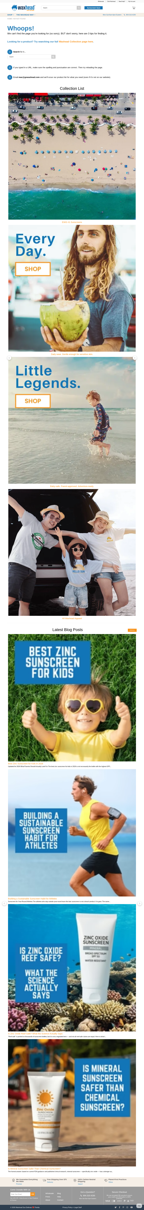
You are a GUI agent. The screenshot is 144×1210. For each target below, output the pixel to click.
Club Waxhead (111, 1)
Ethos (110, 1182)
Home (9, 19)
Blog (59, 1193)
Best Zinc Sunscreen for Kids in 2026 (25, 763)
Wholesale (101, 1)
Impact (80, 1184)
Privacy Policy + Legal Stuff (72, 1207)
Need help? (122, 1)
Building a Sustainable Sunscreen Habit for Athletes (32, 898)
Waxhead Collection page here (76, 41)
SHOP (10, 15)
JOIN (32, 1194)
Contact (60, 1200)
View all (132, 630)
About (47, 1200)
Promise (19, 1184)
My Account (131, 1)
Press (47, 1197)
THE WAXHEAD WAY (25, 15)
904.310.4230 (131, 15)
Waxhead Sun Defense (24, 1207)
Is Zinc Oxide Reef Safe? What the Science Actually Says (35, 1033)
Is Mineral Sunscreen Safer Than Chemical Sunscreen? (34, 1168)
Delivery (50, 1182)
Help (59, 1197)
